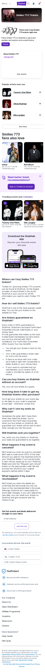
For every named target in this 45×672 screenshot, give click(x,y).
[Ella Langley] (34, 214)
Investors (6, 616)
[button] (8, 3)
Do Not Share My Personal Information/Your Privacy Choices (21, 665)
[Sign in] (34, 3)
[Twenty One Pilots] (12, 214)
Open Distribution (10, 607)
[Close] (40, 176)
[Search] (28, 3)
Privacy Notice (16, 654)
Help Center (7, 636)
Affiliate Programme (11, 611)
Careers (5, 626)
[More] (39, 10)
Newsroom (7, 621)
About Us (6, 602)
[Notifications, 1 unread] (39, 3)
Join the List (21, 526)
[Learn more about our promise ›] (10, 571)
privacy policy (8, 535)
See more (23, 127)
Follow (5, 44)
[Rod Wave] (34, 156)
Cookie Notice (30, 654)
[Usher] (12, 156)
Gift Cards (6, 641)
